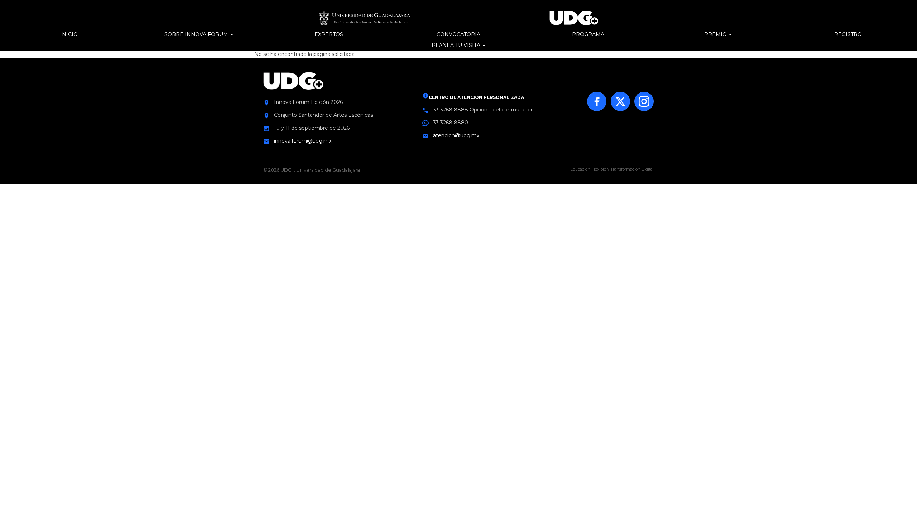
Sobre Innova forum (197, 34)
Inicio (69, 34)
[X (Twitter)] (620, 101)
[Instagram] (644, 101)
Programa (588, 34)
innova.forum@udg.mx (302, 141)
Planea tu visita (457, 45)
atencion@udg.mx (456, 135)
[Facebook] (596, 101)
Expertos (329, 34)
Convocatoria (458, 34)
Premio (716, 34)
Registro (848, 34)
